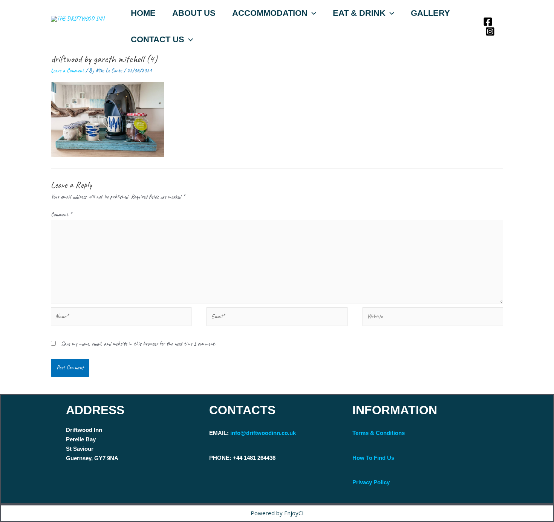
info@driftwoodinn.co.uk (263, 433)
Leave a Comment (67, 70)
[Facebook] (488, 21)
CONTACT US (157, 39)
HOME (143, 13)
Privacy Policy (371, 482)
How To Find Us (373, 458)
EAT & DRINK (359, 13)
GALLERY (430, 13)
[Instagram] (490, 31)
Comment (61, 214)
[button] (312, 13)
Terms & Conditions (378, 433)
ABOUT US (194, 13)
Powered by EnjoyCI (277, 513)
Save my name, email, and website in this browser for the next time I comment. (138, 343)
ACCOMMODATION (270, 13)
